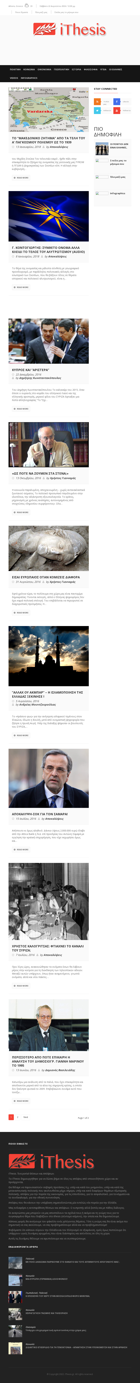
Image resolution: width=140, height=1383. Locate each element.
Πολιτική (30, 1258)
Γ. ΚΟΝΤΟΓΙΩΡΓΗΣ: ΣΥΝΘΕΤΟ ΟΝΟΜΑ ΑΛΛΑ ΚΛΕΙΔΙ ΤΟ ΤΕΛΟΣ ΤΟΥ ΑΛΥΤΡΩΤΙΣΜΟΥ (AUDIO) (48, 250)
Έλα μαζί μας (41, 12)
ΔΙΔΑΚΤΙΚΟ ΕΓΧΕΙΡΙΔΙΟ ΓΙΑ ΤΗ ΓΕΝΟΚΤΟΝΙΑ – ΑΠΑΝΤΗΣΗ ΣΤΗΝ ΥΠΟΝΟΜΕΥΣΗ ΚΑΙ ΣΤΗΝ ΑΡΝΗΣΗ (76, 1347)
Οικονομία (30, 1327)
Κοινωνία (30, 1275)
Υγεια (103, 69)
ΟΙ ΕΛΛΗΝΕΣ (115, 69)
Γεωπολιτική (31, 1293)
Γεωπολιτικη (61, 69)
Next (26, 1117)
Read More (22, 177)
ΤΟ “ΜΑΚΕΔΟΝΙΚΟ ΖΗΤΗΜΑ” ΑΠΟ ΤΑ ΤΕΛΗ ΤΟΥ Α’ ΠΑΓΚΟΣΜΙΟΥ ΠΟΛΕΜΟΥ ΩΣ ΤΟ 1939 (48, 140)
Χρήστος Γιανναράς (63, 478)
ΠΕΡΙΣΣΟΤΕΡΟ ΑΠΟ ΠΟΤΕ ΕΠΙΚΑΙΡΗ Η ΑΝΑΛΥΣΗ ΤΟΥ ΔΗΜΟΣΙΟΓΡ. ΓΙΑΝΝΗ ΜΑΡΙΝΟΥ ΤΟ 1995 (48, 1061)
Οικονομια (44, 69)
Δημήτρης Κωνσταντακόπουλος (40, 378)
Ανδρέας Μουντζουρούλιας (37, 704)
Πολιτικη (15, 69)
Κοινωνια (29, 69)
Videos (14, 77)
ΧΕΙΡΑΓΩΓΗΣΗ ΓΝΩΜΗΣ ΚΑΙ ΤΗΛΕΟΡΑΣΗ (47, 1313)
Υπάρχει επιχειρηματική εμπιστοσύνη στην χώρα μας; (56, 1330)
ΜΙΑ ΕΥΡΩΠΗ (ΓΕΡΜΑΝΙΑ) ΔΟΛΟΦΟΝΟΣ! (47, 1279)
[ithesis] (70, 27)
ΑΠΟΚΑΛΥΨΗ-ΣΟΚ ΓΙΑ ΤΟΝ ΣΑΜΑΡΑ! (40, 814)
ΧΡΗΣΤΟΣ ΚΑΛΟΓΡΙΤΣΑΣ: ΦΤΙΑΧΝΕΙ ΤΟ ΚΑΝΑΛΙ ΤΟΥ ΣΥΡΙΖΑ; (48, 948)
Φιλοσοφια (90, 69)
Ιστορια (76, 69)
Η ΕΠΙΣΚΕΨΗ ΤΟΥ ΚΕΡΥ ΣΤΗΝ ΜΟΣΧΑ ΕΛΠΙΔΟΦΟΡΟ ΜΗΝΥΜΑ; (58, 1296)
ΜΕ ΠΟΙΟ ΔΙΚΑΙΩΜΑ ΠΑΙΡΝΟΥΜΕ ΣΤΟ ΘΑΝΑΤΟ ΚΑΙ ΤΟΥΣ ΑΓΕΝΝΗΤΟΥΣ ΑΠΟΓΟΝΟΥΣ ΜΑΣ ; (73, 1261)
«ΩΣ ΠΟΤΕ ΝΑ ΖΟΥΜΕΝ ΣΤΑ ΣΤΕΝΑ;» (40, 473)
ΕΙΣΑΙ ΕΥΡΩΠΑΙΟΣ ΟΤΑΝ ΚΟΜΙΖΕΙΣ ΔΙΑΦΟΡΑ (46, 577)
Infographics (29, 77)
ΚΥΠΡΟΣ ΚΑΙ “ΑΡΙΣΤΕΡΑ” (30, 370)
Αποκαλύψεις (59, 147)
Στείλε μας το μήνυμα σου (66, 12)
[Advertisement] (70, 54)
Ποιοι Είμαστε (21, 12)
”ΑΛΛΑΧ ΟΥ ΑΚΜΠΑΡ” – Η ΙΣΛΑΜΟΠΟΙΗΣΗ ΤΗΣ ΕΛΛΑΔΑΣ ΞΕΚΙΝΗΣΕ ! (47, 694)
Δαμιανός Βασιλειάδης (60, 1070)
